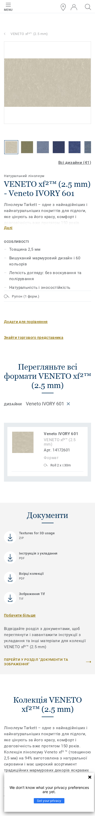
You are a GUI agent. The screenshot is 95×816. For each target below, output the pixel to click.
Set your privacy (49, 801)
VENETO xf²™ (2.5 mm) (29, 34)
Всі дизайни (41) (74, 162)
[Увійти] (74, 7)
